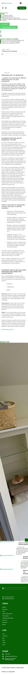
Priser (3, 644)
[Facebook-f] (3, 8)
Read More (19, 554)
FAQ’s (3, 640)
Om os (3, 633)
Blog (8, 49)
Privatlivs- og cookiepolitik (8, 671)
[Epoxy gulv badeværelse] (10, 562)
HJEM (3, 49)
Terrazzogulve (5, 615)
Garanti (4, 642)
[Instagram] (6, 8)
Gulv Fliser (4, 620)
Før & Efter (4, 636)
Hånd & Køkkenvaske (7, 613)
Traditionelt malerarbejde (7, 618)
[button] (20, 3)
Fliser (3, 611)
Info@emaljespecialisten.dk (8, 329)
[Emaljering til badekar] (10, 575)
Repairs (4, 624)
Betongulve (4, 609)
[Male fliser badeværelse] (8, 548)
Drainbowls (4, 622)
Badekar (4, 607)
